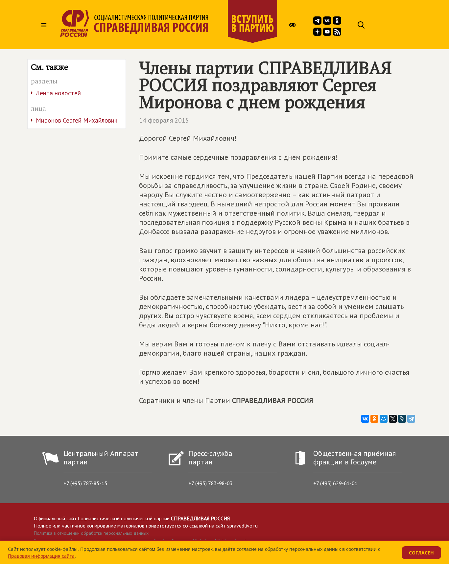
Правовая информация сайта (41, 556)
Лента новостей (58, 93)
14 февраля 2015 (164, 120)
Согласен (421, 553)
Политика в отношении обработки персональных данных (91, 533)
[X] (393, 419)
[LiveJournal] (402, 419)
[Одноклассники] (374, 419)
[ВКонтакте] (365, 419)
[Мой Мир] (384, 419)
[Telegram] (411, 419)
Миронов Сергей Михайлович (76, 120)
